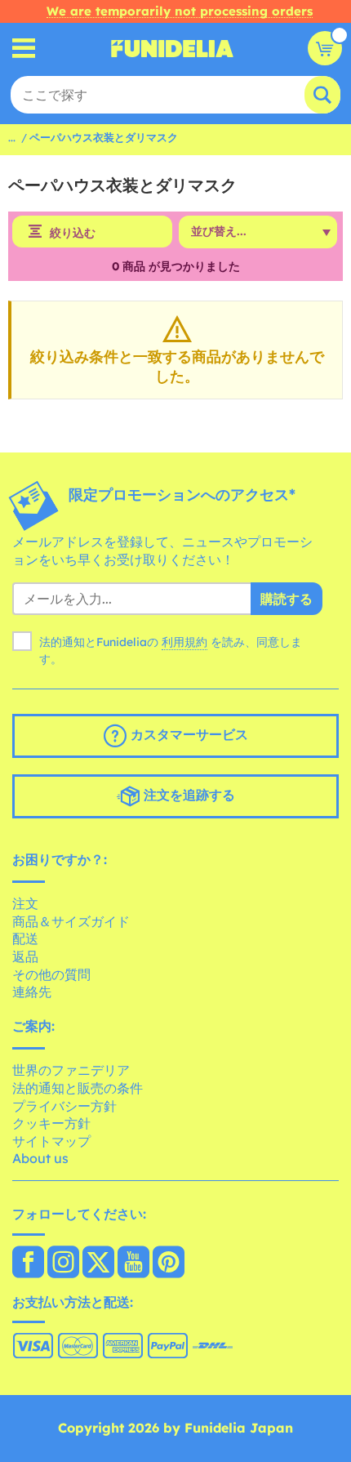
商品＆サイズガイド (71, 921)
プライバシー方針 (64, 1106)
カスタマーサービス (187, 734)
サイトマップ (51, 1141)
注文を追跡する (187, 795)
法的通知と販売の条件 (77, 1088)
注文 (25, 903)
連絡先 (31, 991)
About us (40, 1158)
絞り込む (73, 232)
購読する (286, 599)
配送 (25, 938)
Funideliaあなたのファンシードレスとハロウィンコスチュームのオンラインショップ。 (172, 48)
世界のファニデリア (71, 1070)
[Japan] (28, 1263)
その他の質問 (51, 974)
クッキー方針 (51, 1123)
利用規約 (184, 642)
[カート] (325, 48)
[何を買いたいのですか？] (24, 48)
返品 (25, 956)
